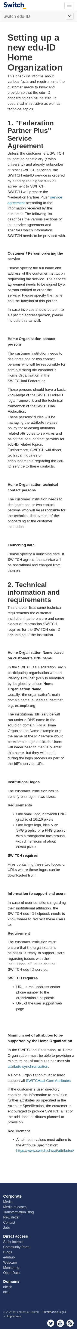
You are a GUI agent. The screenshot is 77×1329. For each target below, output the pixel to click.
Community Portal (16, 1247)
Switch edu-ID (16, 16)
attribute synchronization (28, 1066)
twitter (51, 1323)
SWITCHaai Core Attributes (48, 1081)
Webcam (10, 1262)
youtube (60, 1323)
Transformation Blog (18, 1212)
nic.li (6, 1292)
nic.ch (7, 1287)
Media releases (15, 1207)
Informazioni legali (54, 1312)
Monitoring (11, 1267)
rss (70, 1323)
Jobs (6, 1227)
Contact (9, 1222)
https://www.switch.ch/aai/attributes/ (45, 1151)
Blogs (7, 1252)
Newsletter (11, 1217)
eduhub (9, 1257)
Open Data (11, 1273)
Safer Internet (13, 1242)
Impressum (14, 1316)
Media (8, 1202)
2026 (9, 1312)
